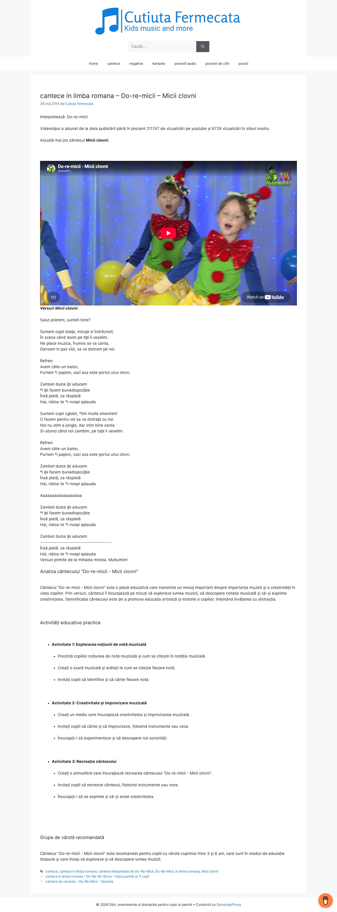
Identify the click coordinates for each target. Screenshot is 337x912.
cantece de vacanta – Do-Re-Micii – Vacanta (79, 881)
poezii (243, 63)
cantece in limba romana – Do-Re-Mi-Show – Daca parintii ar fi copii (97, 876)
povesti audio (185, 63)
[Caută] (202, 46)
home (93, 63)
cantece (113, 63)
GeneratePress (229, 904)
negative (136, 63)
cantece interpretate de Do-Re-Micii (126, 871)
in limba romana (187, 871)
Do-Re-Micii (164, 871)
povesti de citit (217, 63)
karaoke (158, 63)
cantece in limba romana (78, 871)
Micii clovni (210, 871)
